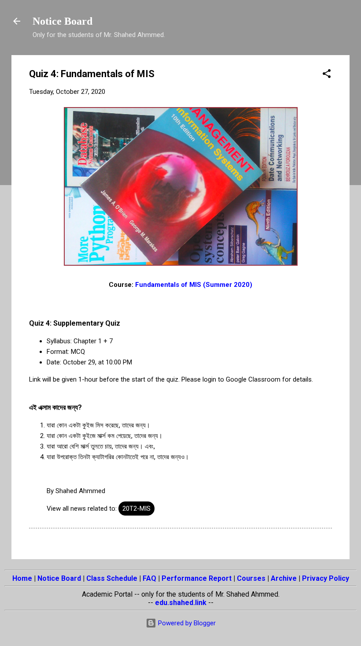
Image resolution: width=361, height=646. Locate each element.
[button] (326, 75)
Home (22, 578)
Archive (284, 578)
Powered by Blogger (186, 623)
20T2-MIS (136, 508)
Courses (251, 578)
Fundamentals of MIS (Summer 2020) (193, 285)
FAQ (149, 578)
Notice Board (62, 21)
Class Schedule (111, 578)
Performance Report (197, 578)
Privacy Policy (325, 578)
